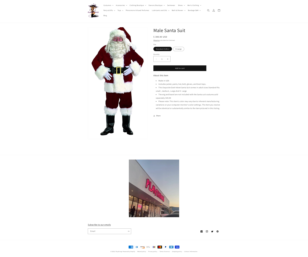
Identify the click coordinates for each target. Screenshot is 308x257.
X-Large (179, 49)
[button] (108, 5)
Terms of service (165, 251)
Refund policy (141, 251)
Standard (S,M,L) (162, 49)
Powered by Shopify (129, 251)
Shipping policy (177, 251)
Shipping (156, 40)
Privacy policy (152, 251)
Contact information (190, 251)
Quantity (156, 54)
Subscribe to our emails (99, 224)
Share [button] (158, 116)
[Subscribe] (128, 231)
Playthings (119, 251)
